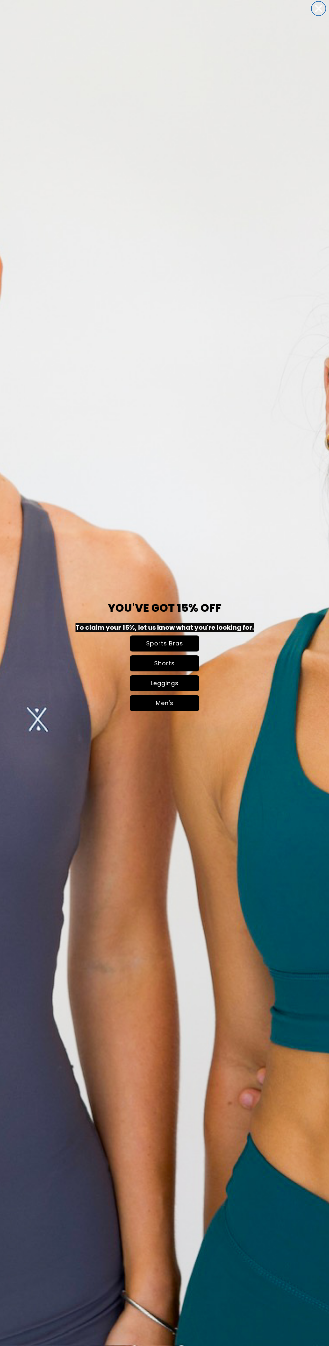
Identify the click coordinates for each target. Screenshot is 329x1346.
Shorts (164, 663)
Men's (164, 703)
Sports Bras (164, 643)
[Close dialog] (318, 8)
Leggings (165, 683)
